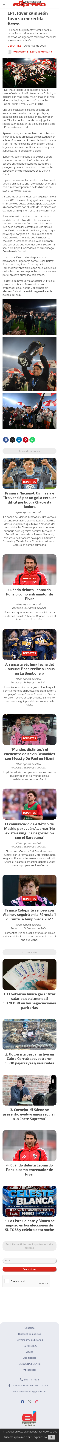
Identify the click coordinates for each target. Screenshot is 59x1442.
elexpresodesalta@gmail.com (29, 1391)
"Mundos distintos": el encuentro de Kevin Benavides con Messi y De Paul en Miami (29, 754)
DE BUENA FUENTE (29, 1363)
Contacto (30, 1327)
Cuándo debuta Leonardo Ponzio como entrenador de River (29, 594)
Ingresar (31, 1369)
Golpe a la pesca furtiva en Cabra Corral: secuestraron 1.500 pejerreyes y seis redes (29, 1058)
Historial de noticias (29, 1333)
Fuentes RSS (29, 1345)
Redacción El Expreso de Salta (32, 51)
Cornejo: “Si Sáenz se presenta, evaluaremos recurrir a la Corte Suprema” (29, 1114)
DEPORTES (14, 45)
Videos (29, 1351)
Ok (51, 1437)
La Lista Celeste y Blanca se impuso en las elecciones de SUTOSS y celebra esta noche (30, 1225)
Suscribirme (29, 1269)
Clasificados (29, 1357)
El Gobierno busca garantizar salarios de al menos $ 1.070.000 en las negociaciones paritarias (29, 1001)
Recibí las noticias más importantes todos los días (29, 1246)
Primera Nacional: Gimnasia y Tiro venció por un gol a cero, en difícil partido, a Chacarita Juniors (29, 500)
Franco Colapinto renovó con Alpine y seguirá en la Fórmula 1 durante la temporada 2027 (29, 914)
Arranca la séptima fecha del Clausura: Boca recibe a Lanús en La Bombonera (30, 668)
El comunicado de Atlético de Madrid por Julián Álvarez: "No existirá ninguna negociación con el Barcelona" (29, 831)
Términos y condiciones (29, 1339)
